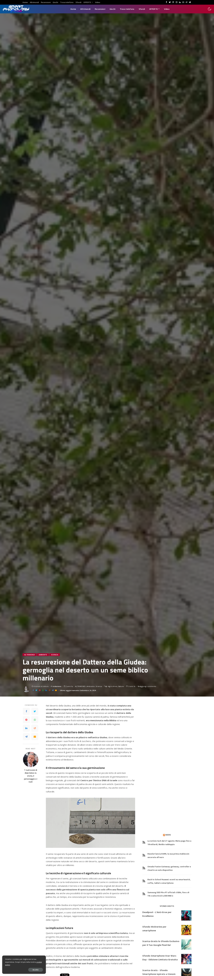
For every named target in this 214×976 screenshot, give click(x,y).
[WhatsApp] (34, 719)
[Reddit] (34, 728)
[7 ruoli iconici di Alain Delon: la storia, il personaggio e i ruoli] (30, 759)
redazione (57, 686)
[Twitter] (34, 711)
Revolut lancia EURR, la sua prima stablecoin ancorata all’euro (168, 855)
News (168, 834)
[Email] (34, 736)
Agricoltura (112, 686)
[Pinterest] (26, 719)
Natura (121, 686)
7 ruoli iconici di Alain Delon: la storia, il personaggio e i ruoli (30, 776)
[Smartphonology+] (16, 9)
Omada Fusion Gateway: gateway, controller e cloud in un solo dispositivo (169, 868)
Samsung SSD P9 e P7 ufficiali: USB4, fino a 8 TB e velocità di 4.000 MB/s (168, 894)
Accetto (36, 970)
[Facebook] (26, 711)
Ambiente (43, 655)
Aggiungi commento (148, 686)
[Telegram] (26, 736)
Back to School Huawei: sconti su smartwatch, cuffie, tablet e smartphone (169, 881)
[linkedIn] (26, 728)
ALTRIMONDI (29, 655)
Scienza (54, 655)
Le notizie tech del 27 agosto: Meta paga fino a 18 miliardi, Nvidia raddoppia (169, 842)
